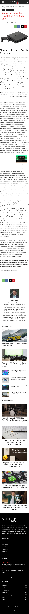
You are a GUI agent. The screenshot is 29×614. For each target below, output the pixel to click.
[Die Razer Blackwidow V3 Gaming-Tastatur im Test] (5, 387)
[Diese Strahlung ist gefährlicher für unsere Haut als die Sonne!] (5, 372)
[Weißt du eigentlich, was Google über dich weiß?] (5, 394)
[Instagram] (14, 610)
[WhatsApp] (15, 26)
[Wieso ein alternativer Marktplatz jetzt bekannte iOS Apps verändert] (14, 477)
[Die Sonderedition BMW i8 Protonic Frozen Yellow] (14, 335)
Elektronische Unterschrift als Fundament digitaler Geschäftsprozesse (14, 442)
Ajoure (3, 6)
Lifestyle (4, 575)
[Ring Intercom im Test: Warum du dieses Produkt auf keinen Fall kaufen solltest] (14, 454)
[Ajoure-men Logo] (14, 2)
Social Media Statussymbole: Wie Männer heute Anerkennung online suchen (14, 507)
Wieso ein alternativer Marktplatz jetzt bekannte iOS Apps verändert (14, 486)
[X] (22, 26)
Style (3, 568)
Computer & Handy (14, 6)
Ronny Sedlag (14, 300)
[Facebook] (18, 26)
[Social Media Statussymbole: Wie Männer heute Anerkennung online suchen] (14, 497)
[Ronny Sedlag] (14, 293)
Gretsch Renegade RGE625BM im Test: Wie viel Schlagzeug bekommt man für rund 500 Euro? (14, 420)
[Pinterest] (25, 26)
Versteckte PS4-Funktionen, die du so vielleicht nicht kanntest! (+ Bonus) (14, 365)
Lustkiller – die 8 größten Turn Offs (12, 577)
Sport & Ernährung (6, 562)
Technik (7, 6)
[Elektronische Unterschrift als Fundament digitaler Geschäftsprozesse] (14, 432)
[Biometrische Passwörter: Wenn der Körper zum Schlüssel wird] (5, 379)
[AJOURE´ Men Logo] (14, 520)
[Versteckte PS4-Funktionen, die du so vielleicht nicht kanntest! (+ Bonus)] (14, 355)
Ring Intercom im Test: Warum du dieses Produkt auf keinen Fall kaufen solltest (14, 465)
